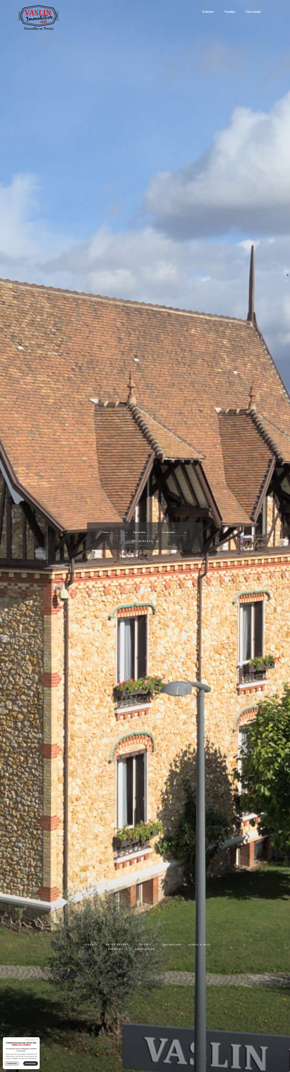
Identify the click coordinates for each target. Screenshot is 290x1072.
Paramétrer (12, 1063)
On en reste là (30, 1040)
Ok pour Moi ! (30, 1063)
